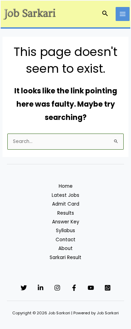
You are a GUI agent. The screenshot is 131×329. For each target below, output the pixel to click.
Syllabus (65, 230)
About (65, 248)
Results (65, 213)
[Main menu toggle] (123, 14)
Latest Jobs (65, 195)
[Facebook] (74, 288)
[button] (105, 14)
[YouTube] (91, 288)
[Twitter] (24, 288)
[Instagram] (57, 288)
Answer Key (65, 222)
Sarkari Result (65, 257)
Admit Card (65, 204)
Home (66, 186)
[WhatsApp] (107, 288)
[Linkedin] (40, 288)
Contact (65, 239)
